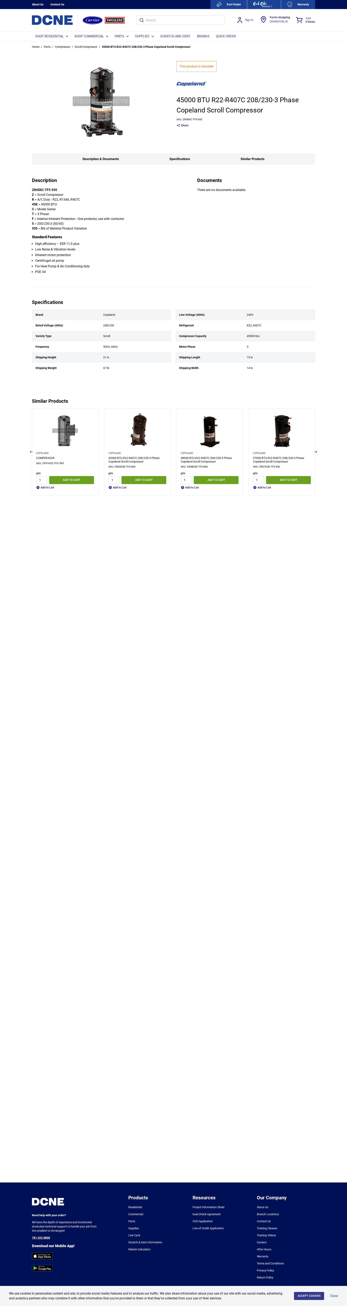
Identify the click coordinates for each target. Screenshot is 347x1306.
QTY (38, 473)
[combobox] (181, 20)
